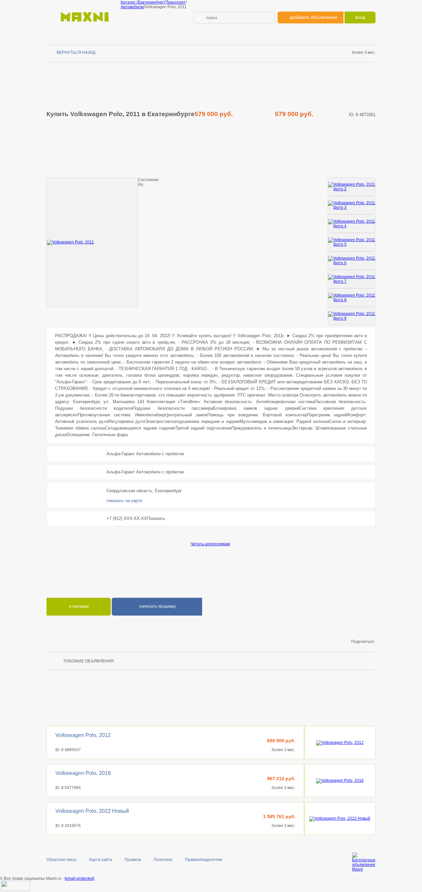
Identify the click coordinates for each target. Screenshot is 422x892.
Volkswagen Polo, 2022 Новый (92, 811)
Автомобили (132, 7)
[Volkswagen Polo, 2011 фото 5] (352, 242)
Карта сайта (100, 859)
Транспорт (176, 2)
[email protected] (79, 878)
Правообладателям (203, 859)
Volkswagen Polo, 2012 (83, 735)
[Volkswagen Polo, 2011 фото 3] (352, 205)
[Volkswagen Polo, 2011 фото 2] (352, 186)
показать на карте (124, 500)
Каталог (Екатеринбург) (143, 2)
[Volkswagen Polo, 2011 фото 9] (352, 316)
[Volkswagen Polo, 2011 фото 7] (352, 279)
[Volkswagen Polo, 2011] (92, 242)
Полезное (163, 859)
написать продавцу (157, 606)
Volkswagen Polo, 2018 (83, 773)
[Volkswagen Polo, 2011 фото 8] (352, 297)
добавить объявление (313, 17)
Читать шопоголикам (210, 544)
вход (360, 17)
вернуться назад (76, 52)
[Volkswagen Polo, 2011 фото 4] (352, 223)
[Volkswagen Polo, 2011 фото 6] (352, 260)
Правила (133, 859)
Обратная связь (61, 859)
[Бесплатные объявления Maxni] (83, 25)
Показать (156, 518)
